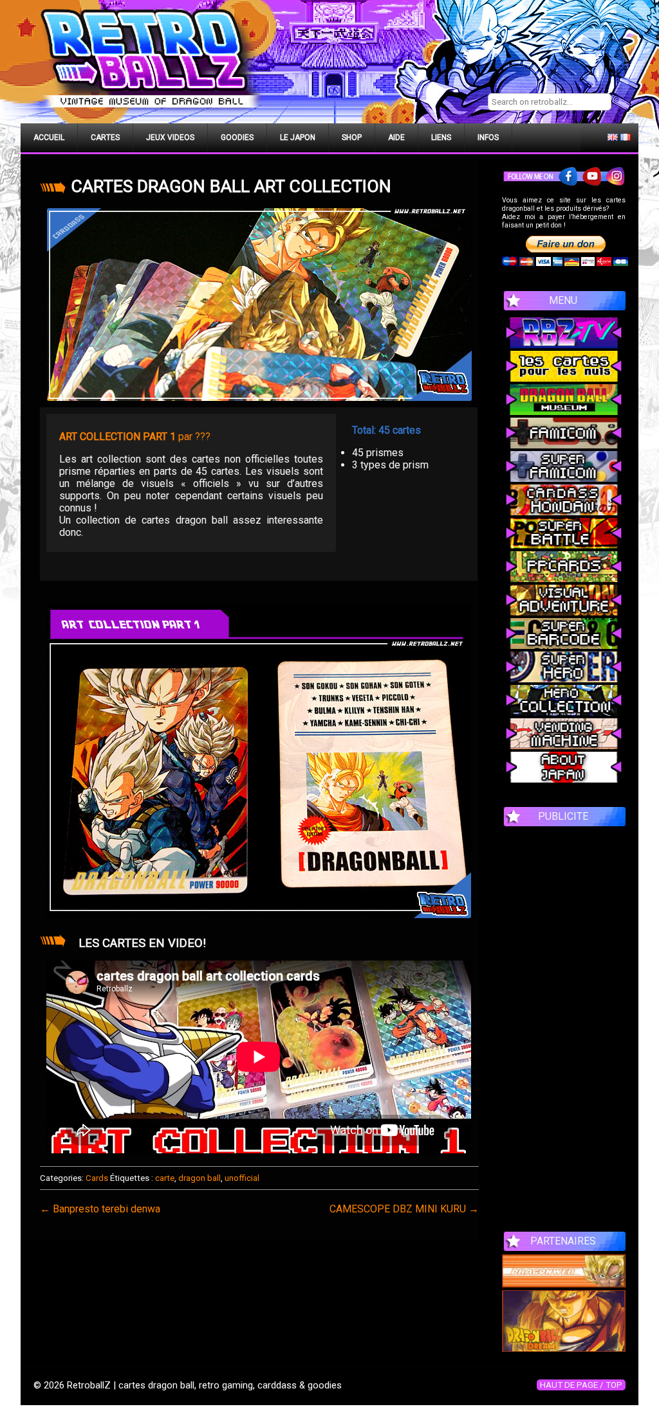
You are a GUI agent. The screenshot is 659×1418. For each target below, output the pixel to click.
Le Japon (297, 137)
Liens (441, 137)
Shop (352, 137)
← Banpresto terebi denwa (100, 1209)
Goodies (237, 137)
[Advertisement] (563, 1022)
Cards (97, 1178)
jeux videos (170, 137)
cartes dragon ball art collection (231, 186)
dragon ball (199, 1178)
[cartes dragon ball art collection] (259, 304)
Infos (488, 137)
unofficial (242, 1178)
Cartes (105, 137)
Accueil (48, 137)
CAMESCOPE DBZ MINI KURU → (404, 1209)
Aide (396, 137)
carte (164, 1178)
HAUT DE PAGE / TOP (581, 1385)
